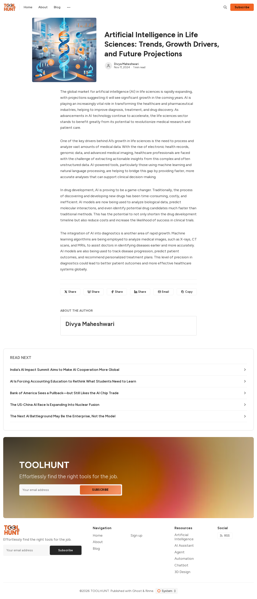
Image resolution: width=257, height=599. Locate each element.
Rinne (149, 591)
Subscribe (242, 7)
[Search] (225, 7)
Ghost (137, 591)
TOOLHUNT (100, 591)
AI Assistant (184, 545)
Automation (184, 558)
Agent (179, 552)
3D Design (182, 572)
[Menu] (68, 7)
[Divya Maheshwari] (108, 66)
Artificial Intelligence (184, 537)
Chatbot (181, 565)
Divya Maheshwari (126, 64)
